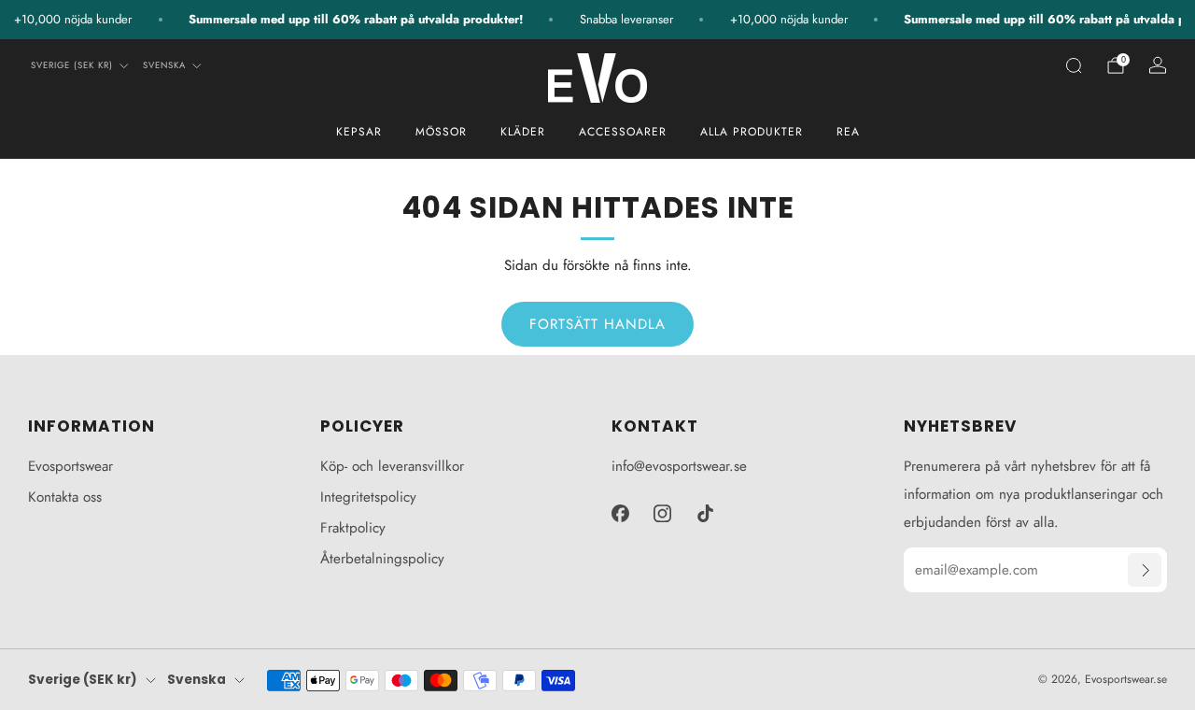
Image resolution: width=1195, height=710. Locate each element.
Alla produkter (751, 131)
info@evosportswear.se (679, 466)
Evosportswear (70, 466)
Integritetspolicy (368, 497)
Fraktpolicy (353, 528)
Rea (848, 131)
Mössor (441, 131)
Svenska (164, 65)
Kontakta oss (65, 497)
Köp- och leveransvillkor (392, 466)
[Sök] (1073, 65)
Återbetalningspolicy (382, 558)
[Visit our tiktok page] (705, 512)
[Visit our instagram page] (662, 512)
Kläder (522, 131)
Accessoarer (623, 131)
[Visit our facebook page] (619, 512)
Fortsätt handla (597, 324)
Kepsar (359, 131)
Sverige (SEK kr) (72, 65)
